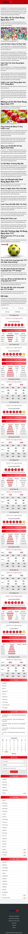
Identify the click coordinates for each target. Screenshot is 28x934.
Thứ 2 (12, 572)
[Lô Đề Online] (14, 910)
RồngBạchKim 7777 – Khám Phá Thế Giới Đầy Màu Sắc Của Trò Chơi (14, 715)
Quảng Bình (5, 876)
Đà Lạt (4, 800)
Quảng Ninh (5, 790)
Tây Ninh (4, 830)
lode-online (21, 11)
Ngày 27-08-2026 (18, 405)
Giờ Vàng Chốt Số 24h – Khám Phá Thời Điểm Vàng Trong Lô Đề (13, 720)
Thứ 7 (12, 347)
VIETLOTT (8, 318)
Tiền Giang (5, 805)
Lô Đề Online (11, 932)
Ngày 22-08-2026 (18, 625)
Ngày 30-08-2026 (18, 318)
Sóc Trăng (5, 833)
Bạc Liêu (4, 841)
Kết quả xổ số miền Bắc (14, 916)
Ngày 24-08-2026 (18, 572)
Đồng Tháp (5, 852)
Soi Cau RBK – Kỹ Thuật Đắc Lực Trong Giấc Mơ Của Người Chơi (13, 728)
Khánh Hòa (5, 884)
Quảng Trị (5, 878)
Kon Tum (4, 862)
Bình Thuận (5, 825)
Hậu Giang (5, 811)
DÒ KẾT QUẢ (14, 771)
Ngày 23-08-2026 (18, 596)
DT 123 (4, 694)
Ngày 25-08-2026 (18, 515)
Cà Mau (4, 849)
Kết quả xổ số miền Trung (14, 920)
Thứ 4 (12, 463)
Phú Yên (4, 895)
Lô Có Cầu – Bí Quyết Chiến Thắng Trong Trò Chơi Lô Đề (13, 733)
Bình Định (5, 881)
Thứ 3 (12, 515)
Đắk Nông (5, 865)
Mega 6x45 (5, 691)
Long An (4, 814)
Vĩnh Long (5, 822)
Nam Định (5, 782)
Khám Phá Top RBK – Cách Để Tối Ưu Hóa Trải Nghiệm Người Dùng (14, 724)
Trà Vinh (4, 816)
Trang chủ (14, 925)
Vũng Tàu (5, 844)
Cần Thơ (4, 835)
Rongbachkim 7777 (5, 150)
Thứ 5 (12, 405)
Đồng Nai (5, 838)
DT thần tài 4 (5, 702)
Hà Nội (4, 793)
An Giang (5, 827)
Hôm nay (21, 308)
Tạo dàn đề (14, 923)
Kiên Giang (5, 803)
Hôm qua (7, 312)
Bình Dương (5, 819)
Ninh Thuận (5, 870)
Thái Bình (5, 779)
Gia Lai (4, 873)
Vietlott (14, 927)
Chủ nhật (12, 318)
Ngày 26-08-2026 (18, 463)
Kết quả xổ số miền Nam (14, 918)
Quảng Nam (5, 892)
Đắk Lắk (4, 889)
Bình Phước (5, 808)
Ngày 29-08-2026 (18, 347)
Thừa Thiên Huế (6, 897)
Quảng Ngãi (5, 867)
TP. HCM (4, 854)
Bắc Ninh (4, 787)
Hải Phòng (5, 784)
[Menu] (25, 2)
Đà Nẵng (4, 886)
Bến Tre (4, 846)
